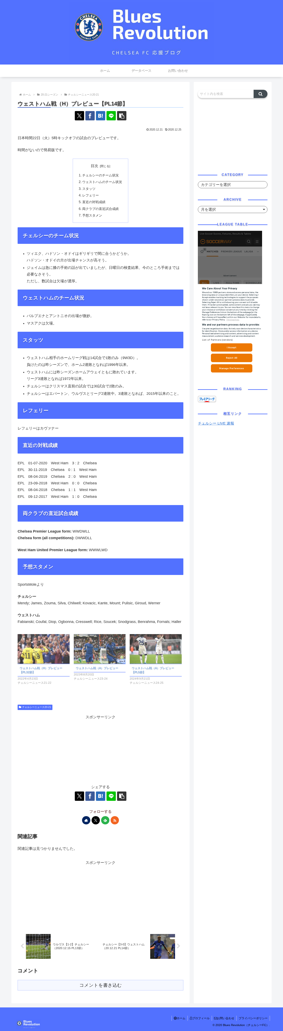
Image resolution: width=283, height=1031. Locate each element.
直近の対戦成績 (93, 202)
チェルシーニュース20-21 (36, 707)
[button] (121, 115)
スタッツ (89, 188)
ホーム (181, 1018)
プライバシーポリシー (253, 1018)
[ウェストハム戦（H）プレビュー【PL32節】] (44, 649)
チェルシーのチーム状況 (100, 175)
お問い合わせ (225, 1018)
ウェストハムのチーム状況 (102, 182)
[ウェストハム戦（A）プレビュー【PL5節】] (156, 649)
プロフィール (201, 1018)
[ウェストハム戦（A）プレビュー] (100, 649)
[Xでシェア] (79, 115)
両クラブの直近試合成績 (100, 209)
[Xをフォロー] (96, 820)
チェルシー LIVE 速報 (216, 423)
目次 (94, 166)
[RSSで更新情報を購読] (115, 820)
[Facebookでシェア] (90, 115)
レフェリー (90, 195)
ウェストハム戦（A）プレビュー (97, 668)
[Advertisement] (100, 749)
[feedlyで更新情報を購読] (105, 820)
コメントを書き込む (100, 985)
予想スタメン (92, 215)
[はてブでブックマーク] (100, 115)
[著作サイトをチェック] (86, 820)
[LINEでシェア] (111, 115)
